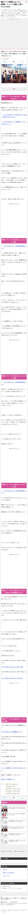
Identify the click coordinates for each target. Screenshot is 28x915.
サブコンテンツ (6, 875)
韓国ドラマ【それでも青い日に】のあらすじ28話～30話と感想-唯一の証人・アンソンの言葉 (21, 851)
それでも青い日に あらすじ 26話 (12, 791)
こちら (9, 886)
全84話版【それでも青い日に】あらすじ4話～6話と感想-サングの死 (16, 841)
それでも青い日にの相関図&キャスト (11, 731)
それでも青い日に (5, 58)
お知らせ (5, 869)
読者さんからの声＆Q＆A (8, 872)
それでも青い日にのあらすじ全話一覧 (12, 678)
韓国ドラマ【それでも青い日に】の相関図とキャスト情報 (16, 814)
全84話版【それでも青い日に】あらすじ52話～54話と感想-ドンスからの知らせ (16, 821)
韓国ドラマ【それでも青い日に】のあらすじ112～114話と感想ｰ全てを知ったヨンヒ (16, 828)
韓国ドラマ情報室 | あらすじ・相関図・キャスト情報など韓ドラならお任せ (12, 4)
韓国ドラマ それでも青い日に (12, 784)
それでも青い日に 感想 (10, 786)
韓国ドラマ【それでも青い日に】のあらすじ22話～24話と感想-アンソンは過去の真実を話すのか (8, 851)
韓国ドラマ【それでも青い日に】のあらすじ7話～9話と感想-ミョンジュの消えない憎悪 (16, 808)
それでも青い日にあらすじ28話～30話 (12, 667)
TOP (14, 899)
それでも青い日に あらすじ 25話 (12, 788)
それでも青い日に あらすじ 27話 (12, 793)
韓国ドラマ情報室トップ (8, 779)
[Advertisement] (14, 34)
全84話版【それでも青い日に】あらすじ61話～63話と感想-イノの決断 (16, 834)
